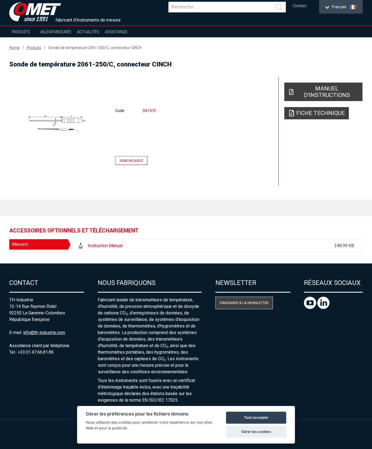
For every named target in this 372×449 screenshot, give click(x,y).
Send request (131, 161)
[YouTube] (310, 307)
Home (14, 47)
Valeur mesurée (55, 32)
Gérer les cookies (256, 431)
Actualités (88, 32)
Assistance (116, 32)
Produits (21, 32)
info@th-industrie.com (44, 332)
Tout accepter (256, 417)
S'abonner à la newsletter (244, 303)
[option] (57, 124)
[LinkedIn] (323, 307)
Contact (299, 6)
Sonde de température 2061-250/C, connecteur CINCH (95, 47)
